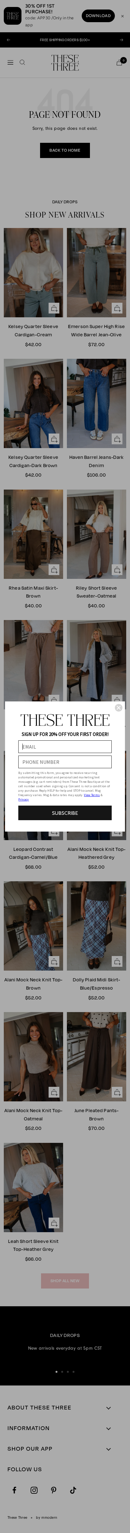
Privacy (23, 799)
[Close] (118, 708)
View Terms (92, 795)
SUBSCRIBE (65, 813)
